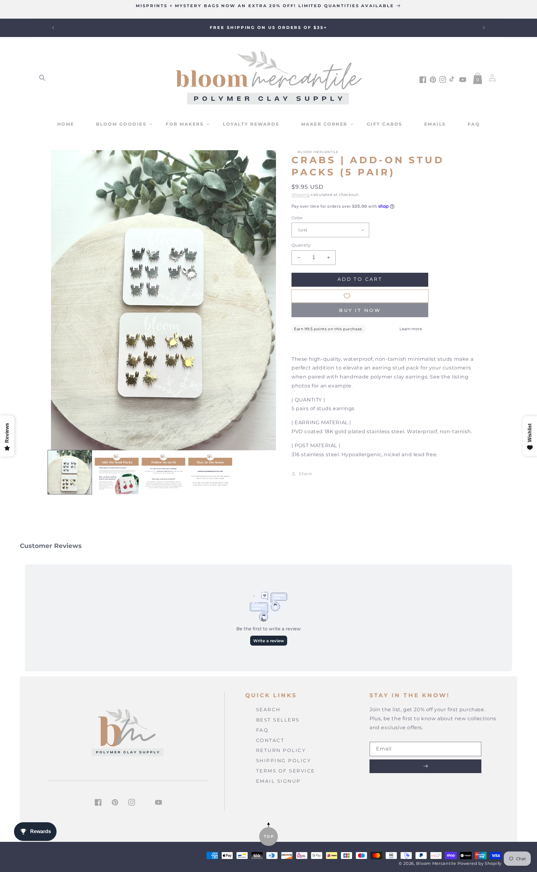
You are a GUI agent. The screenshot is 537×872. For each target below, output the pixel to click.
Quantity (300, 245)
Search (268, 709)
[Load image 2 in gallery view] (117, 472)
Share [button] (305, 473)
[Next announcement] (484, 28)
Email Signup (278, 781)
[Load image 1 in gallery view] (70, 472)
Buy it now (360, 310)
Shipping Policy (283, 760)
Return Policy (281, 750)
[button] (42, 78)
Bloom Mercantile (436, 863)
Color (297, 217)
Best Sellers (278, 720)
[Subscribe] (425, 766)
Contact (270, 740)
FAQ (262, 730)
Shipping (300, 194)
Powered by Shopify (479, 863)
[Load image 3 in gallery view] (164, 472)
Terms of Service (285, 771)
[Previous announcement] (53, 28)
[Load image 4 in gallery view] (210, 472)
